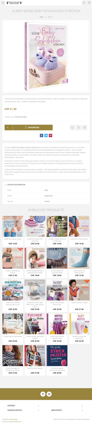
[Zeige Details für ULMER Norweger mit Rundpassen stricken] (12, 355)
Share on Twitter (46, 135)
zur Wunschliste (72, 127)
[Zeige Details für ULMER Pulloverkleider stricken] (12, 258)
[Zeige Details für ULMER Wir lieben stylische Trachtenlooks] (57, 226)
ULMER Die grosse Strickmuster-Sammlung (57, 369)
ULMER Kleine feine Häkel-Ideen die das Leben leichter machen (35, 304)
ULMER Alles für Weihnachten (12, 336)
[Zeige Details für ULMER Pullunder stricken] (79, 290)
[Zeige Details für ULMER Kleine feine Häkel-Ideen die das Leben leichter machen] (35, 290)
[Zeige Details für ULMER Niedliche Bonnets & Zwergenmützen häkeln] (35, 258)
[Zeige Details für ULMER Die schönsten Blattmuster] (79, 323)
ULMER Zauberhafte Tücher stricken (35, 337)
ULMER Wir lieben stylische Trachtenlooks (57, 240)
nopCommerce (13, 419)
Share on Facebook (41, 135)
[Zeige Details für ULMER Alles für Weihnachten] (12, 323)
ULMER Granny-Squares (35, 368)
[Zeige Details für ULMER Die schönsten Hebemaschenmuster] (12, 290)
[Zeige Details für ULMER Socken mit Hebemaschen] (79, 258)
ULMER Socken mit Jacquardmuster (57, 272)
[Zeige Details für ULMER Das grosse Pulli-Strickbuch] (35, 226)
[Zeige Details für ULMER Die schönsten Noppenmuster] (57, 323)
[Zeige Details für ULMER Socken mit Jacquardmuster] (57, 258)
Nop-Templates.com (15, 421)
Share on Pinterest (50, 135)
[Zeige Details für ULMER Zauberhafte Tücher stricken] (35, 323)
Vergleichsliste (78, 127)
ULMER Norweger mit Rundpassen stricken (13, 369)
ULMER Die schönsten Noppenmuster (57, 337)
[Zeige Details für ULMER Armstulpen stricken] (12, 226)
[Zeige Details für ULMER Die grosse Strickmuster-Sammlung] (57, 355)
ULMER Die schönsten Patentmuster (57, 303)
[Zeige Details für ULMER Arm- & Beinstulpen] (79, 226)
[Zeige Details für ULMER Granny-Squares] (35, 355)
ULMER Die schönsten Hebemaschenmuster (13, 303)
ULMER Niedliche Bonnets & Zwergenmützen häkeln (35, 272)
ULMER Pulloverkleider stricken (13, 272)
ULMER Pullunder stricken (79, 302)
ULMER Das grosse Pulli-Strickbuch (35, 240)
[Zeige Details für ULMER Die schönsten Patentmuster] (57, 290)
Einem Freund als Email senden (84, 127)
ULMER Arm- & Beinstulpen (79, 239)
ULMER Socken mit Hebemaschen (79, 272)
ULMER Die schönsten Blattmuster (79, 337)
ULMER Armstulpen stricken (13, 239)
